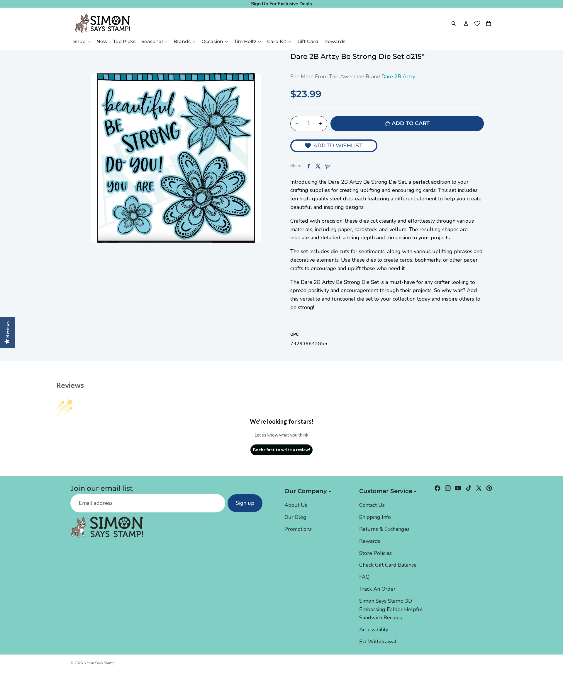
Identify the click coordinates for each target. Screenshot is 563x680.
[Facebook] (437, 488)
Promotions (298, 528)
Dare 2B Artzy (398, 76)
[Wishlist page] (477, 23)
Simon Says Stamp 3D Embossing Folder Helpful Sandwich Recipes (391, 609)
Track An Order (377, 588)
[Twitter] (478, 488)
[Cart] (488, 23)
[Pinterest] (489, 488)
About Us (295, 505)
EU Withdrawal (377, 641)
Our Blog (295, 517)
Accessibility (373, 629)
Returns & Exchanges (384, 528)
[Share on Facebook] (308, 166)
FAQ (364, 576)
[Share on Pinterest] (327, 166)
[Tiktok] (468, 488)
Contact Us (372, 505)
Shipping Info (375, 517)
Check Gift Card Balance (388, 564)
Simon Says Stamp (99, 663)
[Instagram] (447, 488)
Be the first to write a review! (281, 449)
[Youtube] (458, 488)
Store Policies (375, 552)
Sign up (245, 503)
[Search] (453, 23)
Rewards (369, 540)
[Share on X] (317, 166)
